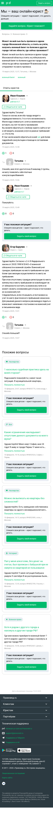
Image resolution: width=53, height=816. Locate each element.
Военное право (19, 34)
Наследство (14, 362)
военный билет (8, 77)
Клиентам (8, 704)
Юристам (8, 710)
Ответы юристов (11, 88)
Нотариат (13, 553)
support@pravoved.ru (14, 733)
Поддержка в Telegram (15, 738)
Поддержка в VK (13, 742)
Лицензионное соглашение (13, 773)
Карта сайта (7, 778)
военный (21, 77)
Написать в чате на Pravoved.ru (19, 729)
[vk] (3, 783)
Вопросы (6, 34)
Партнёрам (9, 716)
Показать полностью (14, 385)
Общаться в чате (14, 107)
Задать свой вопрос (26, 236)
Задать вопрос (44, 3)
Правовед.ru (10, 697)
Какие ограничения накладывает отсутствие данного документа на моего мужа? (26, 435)
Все (10, 424)
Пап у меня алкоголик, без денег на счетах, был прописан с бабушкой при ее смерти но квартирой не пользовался (26, 564)
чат (39, 137)
